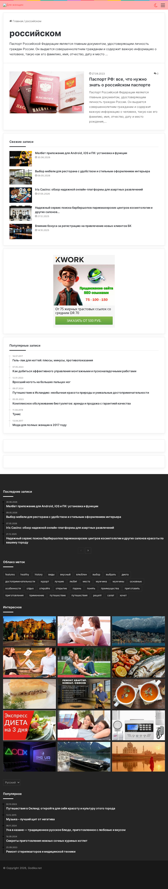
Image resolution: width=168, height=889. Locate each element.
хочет (123, 595)
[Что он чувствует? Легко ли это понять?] (84, 662)
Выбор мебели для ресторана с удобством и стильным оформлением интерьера (92, 171)
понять (91, 588)
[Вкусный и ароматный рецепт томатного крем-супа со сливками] (138, 694)
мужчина (101, 581)
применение (36, 595)
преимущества (110, 588)
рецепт (97, 595)
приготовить (132, 588)
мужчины (118, 581)
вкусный (65, 574)
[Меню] (163, 6)
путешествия (79, 595)
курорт (45, 581)
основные (136, 581)
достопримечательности (20, 581)
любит (73, 581)
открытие (61, 588)
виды (51, 574)
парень (77, 588)
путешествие (58, 595)
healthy (24, 574)
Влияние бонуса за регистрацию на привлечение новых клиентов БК (83, 226)
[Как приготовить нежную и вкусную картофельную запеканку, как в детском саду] (29, 694)
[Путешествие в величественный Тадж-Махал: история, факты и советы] (138, 757)
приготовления (14, 595)
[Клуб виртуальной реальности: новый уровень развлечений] (29, 757)
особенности (13, 588)
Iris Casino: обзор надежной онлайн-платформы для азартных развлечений (89, 189)
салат (110, 595)
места (86, 581)
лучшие (59, 581)
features (10, 574)
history (39, 574)
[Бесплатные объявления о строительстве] (84, 694)
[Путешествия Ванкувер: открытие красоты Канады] (138, 631)
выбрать (111, 574)
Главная (17, 21)
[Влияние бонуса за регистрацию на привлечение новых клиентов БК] (20, 231)
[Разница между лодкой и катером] (84, 757)
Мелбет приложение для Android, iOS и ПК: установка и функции (81, 153)
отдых (30, 588)
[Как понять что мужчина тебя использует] (84, 725)
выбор (96, 574)
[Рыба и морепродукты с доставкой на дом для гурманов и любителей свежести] (138, 662)
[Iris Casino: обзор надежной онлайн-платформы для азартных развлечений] (20, 195)
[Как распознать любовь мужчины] (84, 631)
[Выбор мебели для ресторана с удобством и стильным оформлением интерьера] (20, 177)
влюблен (81, 574)
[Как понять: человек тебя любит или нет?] (29, 662)
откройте (44, 588)
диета (125, 574)
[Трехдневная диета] (29, 725)
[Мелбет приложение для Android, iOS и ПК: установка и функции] (20, 158)
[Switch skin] (156, 6)
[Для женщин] (13, 5)
